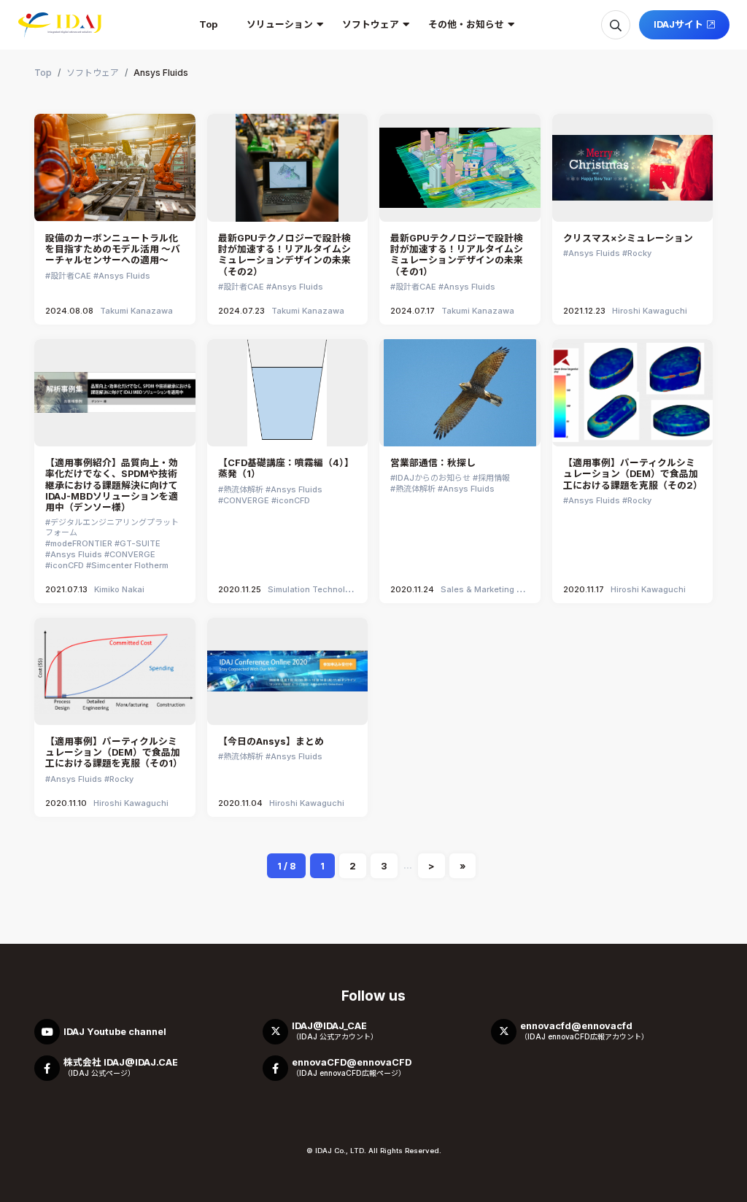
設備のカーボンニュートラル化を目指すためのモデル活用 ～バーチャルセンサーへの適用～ (112, 249)
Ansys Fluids (124, 276)
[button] (280, 24)
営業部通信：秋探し (433, 462)
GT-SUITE (140, 543)
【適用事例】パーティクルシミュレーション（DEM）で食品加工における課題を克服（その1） (113, 752)
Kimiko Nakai (119, 589)
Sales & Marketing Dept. (489, 589)
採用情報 (494, 478)
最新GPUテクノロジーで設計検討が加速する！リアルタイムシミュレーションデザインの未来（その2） (284, 255)
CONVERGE (132, 554)
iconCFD (67, 565)
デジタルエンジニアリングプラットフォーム (112, 527)
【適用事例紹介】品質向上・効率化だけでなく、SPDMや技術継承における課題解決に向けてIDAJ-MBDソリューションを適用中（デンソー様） (111, 485)
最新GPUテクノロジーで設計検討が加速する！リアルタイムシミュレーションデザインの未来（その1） (456, 255)
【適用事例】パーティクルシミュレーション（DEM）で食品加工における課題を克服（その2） (633, 474)
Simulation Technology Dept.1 (327, 589)
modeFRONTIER (81, 543)
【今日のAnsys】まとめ (271, 741)
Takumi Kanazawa (136, 311)
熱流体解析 (243, 489)
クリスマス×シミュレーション (628, 238)
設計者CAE (70, 276)
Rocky (639, 253)
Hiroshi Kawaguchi (649, 311)
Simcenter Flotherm (130, 565)
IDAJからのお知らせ (433, 478)
